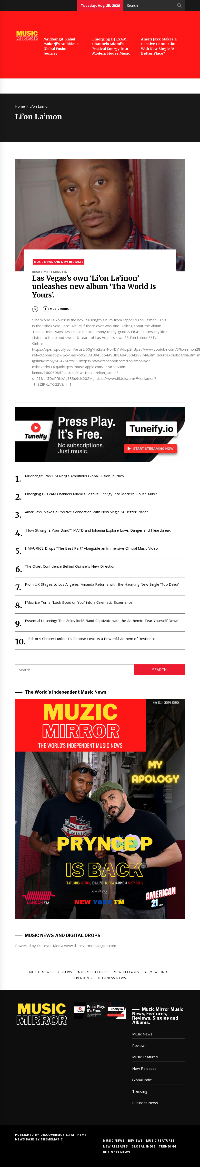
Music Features (145, 1056)
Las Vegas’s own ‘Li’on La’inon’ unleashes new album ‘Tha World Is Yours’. (94, 286)
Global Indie (142, 1079)
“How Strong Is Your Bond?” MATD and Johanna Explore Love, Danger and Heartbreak (97, 530)
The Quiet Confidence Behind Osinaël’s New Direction (70, 566)
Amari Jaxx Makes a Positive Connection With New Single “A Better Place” (159, 46)
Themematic (52, 1139)
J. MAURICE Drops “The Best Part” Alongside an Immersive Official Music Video (91, 548)
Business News (145, 1102)
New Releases (144, 1068)
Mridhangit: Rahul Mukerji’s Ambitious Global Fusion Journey (61, 46)
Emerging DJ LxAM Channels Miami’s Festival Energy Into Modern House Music (111, 46)
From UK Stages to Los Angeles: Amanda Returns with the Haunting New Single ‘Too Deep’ (102, 584)
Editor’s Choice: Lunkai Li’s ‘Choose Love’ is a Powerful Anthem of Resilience (91, 638)
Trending (139, 1091)
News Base (25, 1139)
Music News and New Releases (58, 262)
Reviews (139, 1045)
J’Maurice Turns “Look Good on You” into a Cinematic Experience (78, 602)
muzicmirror (60, 309)
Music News (142, 1034)
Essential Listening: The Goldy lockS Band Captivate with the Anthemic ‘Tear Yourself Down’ (102, 620)
